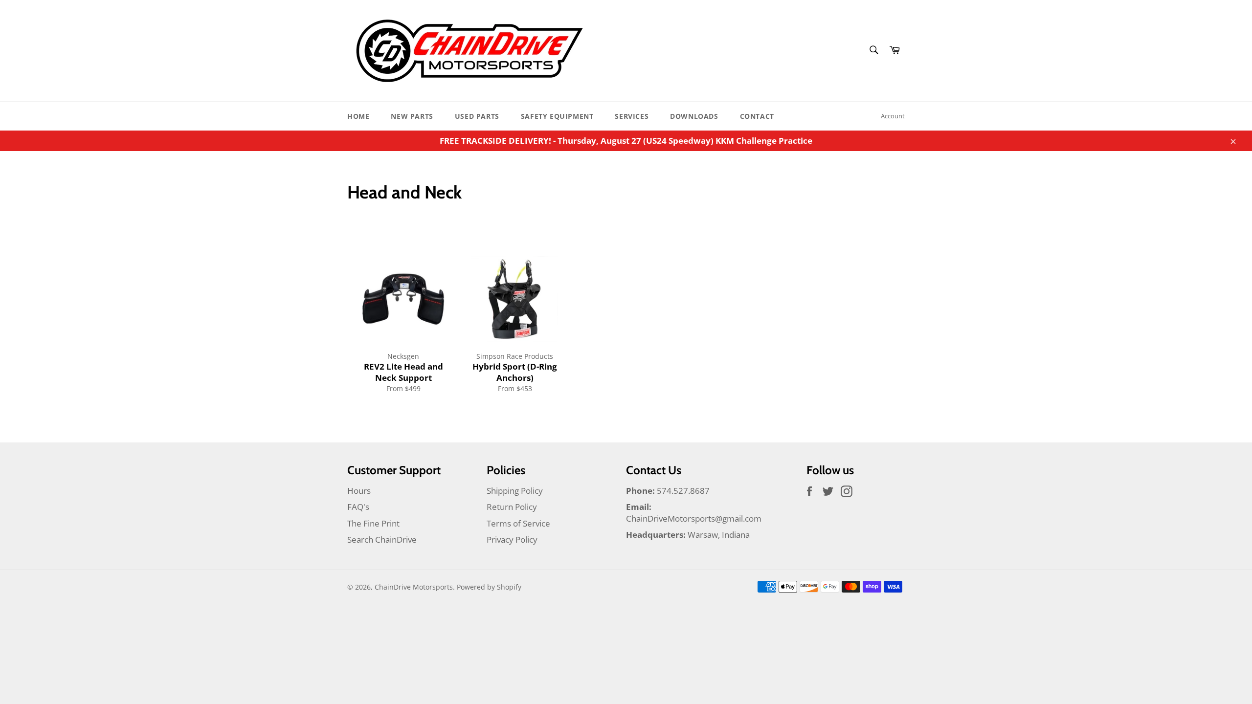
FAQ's (358, 506)
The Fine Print (373, 523)
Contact (757, 116)
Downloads (694, 116)
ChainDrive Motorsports (414, 587)
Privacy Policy (512, 539)
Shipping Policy (515, 490)
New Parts (412, 116)
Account (893, 115)
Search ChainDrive (382, 539)
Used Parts (477, 116)
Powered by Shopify (489, 587)
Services (631, 116)
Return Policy (512, 506)
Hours (359, 490)
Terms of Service (518, 523)
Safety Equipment (557, 116)
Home (358, 116)
